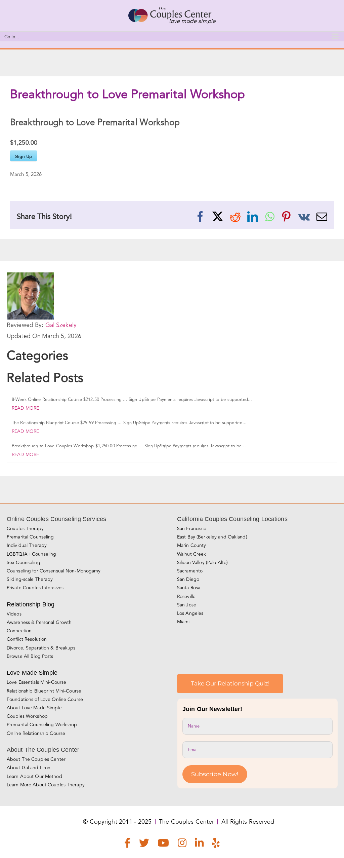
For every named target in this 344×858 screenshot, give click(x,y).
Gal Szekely (61, 325)
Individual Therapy (27, 545)
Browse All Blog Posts (30, 656)
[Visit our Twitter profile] (144, 844)
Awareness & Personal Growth (39, 622)
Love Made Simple (32, 672)
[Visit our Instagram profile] (182, 844)
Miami (183, 621)
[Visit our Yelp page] (216, 844)
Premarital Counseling (30, 536)
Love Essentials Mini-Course (36, 682)
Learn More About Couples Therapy (46, 784)
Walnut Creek (191, 554)
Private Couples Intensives (35, 587)
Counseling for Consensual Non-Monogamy (54, 570)
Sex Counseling (23, 562)
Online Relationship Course (36, 733)
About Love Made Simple (34, 707)
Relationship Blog (30, 604)
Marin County (191, 545)
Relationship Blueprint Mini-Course (44, 691)
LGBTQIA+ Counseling (31, 554)
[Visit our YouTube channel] (163, 844)
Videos (14, 614)
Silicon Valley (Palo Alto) (202, 562)
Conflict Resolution (27, 639)
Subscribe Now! (215, 774)
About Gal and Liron (28, 767)
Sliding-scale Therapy (30, 579)
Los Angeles (190, 613)
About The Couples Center (36, 759)
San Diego (188, 579)
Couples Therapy (25, 528)
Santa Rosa (188, 587)
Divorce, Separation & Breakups (41, 647)
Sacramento (190, 570)
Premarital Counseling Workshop (42, 724)
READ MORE (25, 408)
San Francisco (192, 528)
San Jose (186, 604)
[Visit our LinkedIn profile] (199, 844)
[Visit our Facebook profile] (127, 844)
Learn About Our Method (34, 776)
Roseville (186, 596)
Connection (19, 630)
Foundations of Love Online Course (45, 699)
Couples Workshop (27, 716)
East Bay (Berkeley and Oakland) (212, 536)
